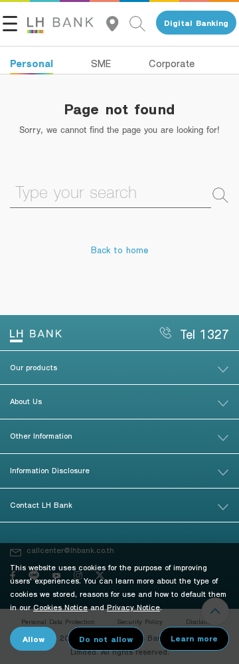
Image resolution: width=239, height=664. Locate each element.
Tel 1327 (204, 334)
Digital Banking (196, 23)
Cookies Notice (60, 607)
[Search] (142, 23)
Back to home (119, 250)
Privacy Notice (133, 607)
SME (101, 63)
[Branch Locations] (117, 23)
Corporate (172, 63)
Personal (31, 63)
